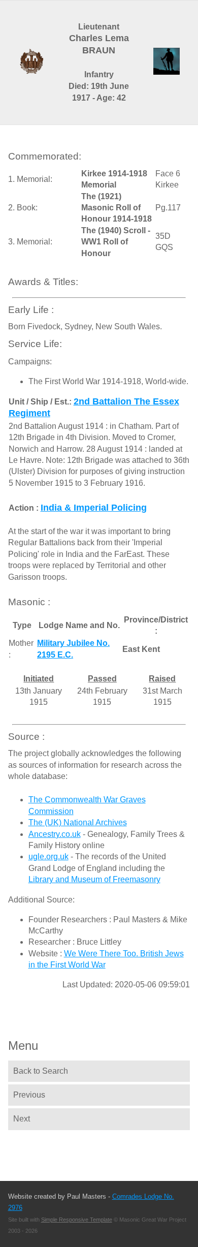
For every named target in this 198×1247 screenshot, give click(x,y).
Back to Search (40, 1071)
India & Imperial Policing (94, 508)
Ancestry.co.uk (54, 834)
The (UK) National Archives (77, 822)
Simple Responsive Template (76, 1220)
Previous (29, 1094)
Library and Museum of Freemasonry (94, 879)
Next (21, 1118)
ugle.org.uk (48, 856)
